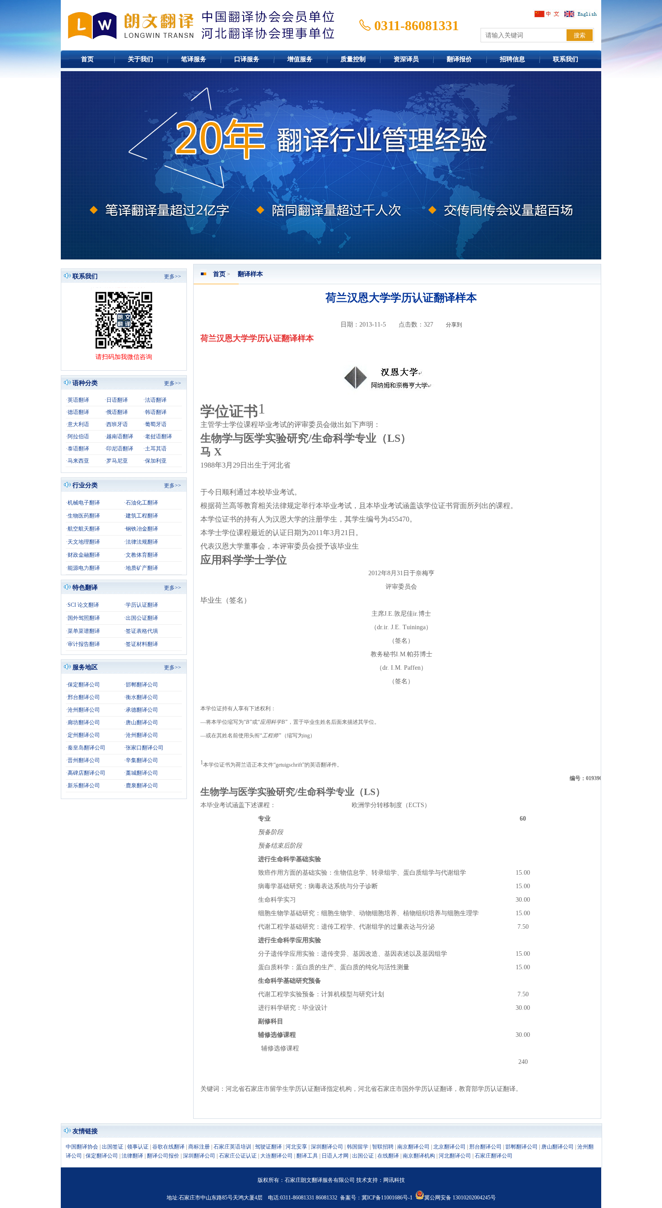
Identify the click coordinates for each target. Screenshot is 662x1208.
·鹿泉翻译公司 (141, 785)
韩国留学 (357, 1147)
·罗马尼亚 (116, 461)
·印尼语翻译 (118, 448)
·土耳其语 (155, 448)
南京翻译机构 (419, 1156)
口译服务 (246, 59)
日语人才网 (335, 1156)
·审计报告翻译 (83, 644)
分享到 (454, 325)
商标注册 (199, 1147)
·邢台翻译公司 (83, 697)
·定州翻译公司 (83, 735)
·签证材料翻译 (141, 644)
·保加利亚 (155, 461)
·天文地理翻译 (83, 542)
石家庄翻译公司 (493, 1156)
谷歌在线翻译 (168, 1147)
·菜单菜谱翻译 (83, 631)
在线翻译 (388, 1156)
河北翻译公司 (455, 1156)
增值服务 (300, 59)
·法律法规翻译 (141, 542)
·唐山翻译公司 (141, 722)
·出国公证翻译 (141, 618)
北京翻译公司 (449, 1147)
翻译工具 (307, 1156)
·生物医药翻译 (83, 516)
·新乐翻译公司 (83, 785)
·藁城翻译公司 (141, 773)
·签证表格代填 (141, 631)
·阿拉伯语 (77, 436)
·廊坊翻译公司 (83, 722)
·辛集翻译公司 (141, 760)
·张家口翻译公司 (143, 748)
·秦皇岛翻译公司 (85, 748)
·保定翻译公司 (83, 684)
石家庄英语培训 (232, 1147)
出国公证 (363, 1156)
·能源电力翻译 (83, 568)
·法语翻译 (155, 400)
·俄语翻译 (116, 412)
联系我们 (565, 59)
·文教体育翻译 (141, 555)
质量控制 (353, 59)
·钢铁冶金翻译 (141, 529)
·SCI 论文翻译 (82, 605)
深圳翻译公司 (327, 1147)
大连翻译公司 (276, 1156)
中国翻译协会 (82, 1147)
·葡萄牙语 (155, 424)
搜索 (579, 35)
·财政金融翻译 (83, 555)
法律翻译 (132, 1156)
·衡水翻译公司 (141, 697)
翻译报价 (459, 59)
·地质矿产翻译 (141, 568)
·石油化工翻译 (141, 503)
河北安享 (296, 1147)
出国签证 (112, 1147)
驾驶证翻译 (268, 1147)
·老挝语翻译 (157, 436)
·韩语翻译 (155, 412)
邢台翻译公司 (485, 1147)
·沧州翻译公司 (83, 710)
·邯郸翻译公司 (141, 684)
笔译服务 (193, 59)
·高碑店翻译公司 (85, 773)
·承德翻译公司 (141, 710)
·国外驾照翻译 (83, 618)
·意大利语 (77, 424)
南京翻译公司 (413, 1147)
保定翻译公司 (102, 1156)
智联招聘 (383, 1147)
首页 (87, 59)
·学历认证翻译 (141, 605)
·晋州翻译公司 (83, 760)
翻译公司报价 (163, 1156)
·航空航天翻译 (83, 529)
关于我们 (140, 59)
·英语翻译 (77, 400)
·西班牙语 (116, 424)
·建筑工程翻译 (141, 516)
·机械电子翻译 (83, 503)
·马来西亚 (77, 461)
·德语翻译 (77, 412)
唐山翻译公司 (557, 1147)
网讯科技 (394, 1180)
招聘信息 (512, 59)
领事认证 (138, 1147)
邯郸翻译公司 (521, 1147)
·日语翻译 (116, 400)
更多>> (172, 276)
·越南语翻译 (118, 436)
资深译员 (406, 59)
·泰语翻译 (77, 448)
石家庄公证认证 (238, 1156)
